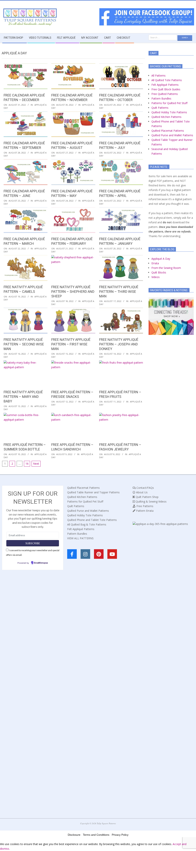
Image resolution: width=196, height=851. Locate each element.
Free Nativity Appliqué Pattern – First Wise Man (71, 344)
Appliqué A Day (160, 258)
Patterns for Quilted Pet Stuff (169, 103)
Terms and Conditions (96, 834)
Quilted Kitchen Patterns (166, 117)
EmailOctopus (41, 563)
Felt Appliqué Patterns (165, 84)
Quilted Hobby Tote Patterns (169, 112)
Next (36, 463)
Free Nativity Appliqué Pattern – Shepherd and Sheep (72, 291)
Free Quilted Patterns (164, 94)
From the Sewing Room (166, 268)
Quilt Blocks (158, 272)
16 (27, 463)
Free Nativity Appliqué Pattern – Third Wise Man (118, 291)
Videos (155, 277)
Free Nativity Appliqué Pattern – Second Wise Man (24, 344)
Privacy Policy (120, 834)
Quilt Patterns (159, 107)
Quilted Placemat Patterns (167, 130)
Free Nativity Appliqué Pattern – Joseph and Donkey (118, 344)
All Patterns (158, 75)
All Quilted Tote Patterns (166, 80)
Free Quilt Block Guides (165, 89)
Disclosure (74, 834)
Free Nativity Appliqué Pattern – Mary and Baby (23, 396)
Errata (155, 263)
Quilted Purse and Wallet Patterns (172, 135)
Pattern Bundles (161, 98)
